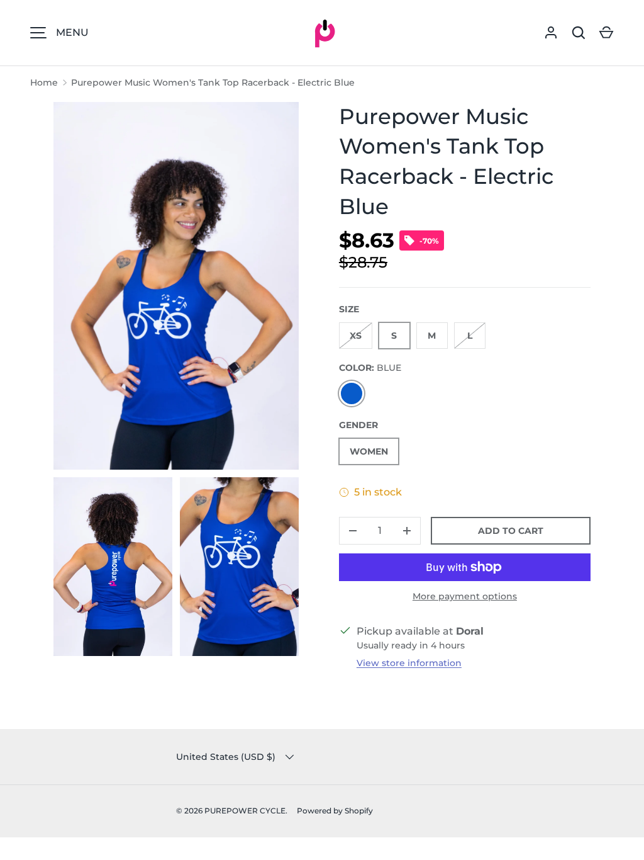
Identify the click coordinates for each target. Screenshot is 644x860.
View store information (409, 663)
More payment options (465, 596)
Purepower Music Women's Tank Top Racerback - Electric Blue (213, 82)
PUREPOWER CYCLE (245, 810)
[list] (179, 383)
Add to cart (510, 530)
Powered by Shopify (335, 810)
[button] (606, 33)
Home (44, 82)
